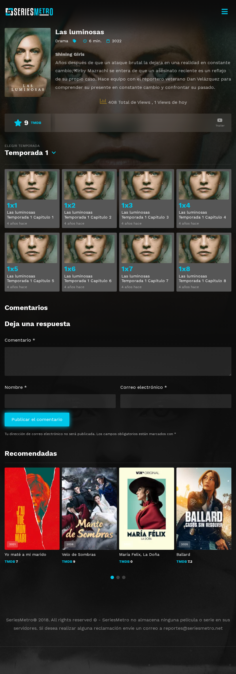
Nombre (16, 387)
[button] (112, 577)
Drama (61, 41)
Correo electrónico (143, 387)
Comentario (20, 340)
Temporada (26, 150)
